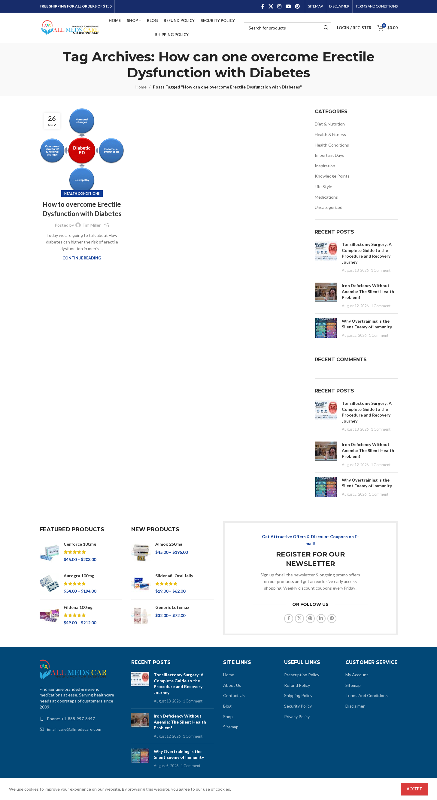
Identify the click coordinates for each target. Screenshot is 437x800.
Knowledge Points (332, 175)
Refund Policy (297, 685)
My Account (356, 674)
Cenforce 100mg (80, 544)
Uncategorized (328, 207)
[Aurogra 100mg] (49, 584)
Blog (227, 706)
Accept (414, 788)
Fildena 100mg (78, 607)
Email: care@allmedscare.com (74, 729)
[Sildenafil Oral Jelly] (141, 584)
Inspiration (325, 165)
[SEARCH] (325, 28)
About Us (232, 685)
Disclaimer (355, 706)
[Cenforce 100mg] (49, 552)
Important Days (329, 155)
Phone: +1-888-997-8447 (71, 718)
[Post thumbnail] (326, 257)
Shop (228, 716)
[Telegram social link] (331, 618)
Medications (326, 197)
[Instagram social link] (279, 6)
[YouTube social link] (288, 6)
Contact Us (234, 695)
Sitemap (230, 726)
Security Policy (298, 706)
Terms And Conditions (366, 695)
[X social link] (270, 6)
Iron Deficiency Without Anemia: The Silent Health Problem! (368, 291)
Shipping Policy (298, 695)
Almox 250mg (168, 544)
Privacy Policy (297, 716)
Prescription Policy (301, 674)
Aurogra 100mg (79, 575)
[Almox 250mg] (141, 552)
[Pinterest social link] (297, 6)
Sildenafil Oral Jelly (174, 575)
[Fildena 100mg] (49, 615)
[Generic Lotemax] (141, 615)
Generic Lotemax (172, 607)
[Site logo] (70, 27)
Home (141, 86)
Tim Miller (91, 225)
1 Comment (380, 270)
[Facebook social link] (262, 6)
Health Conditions (82, 193)
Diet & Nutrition (330, 123)
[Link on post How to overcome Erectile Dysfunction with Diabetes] (82, 151)
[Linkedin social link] (321, 618)
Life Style (323, 186)
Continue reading (81, 258)
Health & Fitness (330, 134)
